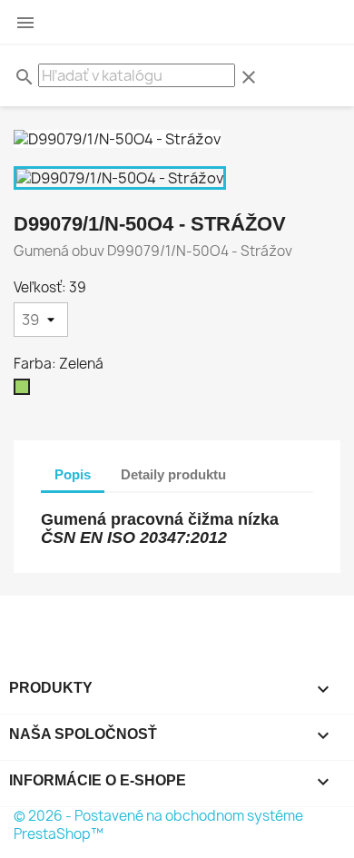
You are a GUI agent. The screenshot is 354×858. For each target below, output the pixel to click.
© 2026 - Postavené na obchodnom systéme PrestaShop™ (158, 824)
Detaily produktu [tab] (173, 474)
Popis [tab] (72, 474)
